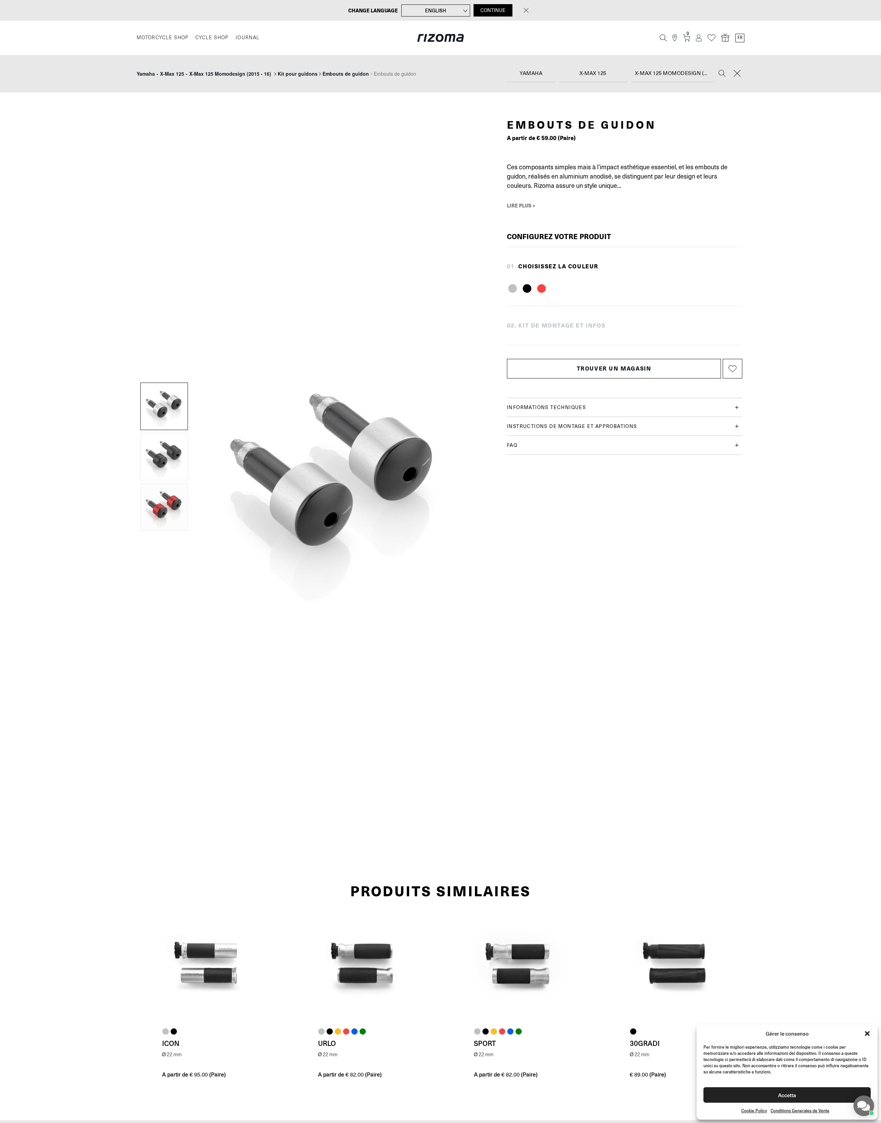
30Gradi (645, 1043)
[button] (867, 1033)
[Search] (722, 73)
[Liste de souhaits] (711, 38)
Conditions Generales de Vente (800, 1111)
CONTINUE (493, 10)
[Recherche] (663, 37)
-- (204, 73)
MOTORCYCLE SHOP (163, 38)
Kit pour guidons (298, 73)
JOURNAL (247, 38)
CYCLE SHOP (212, 38)
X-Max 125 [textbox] (593, 73)
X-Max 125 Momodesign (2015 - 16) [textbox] (674, 73)
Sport (485, 1043)
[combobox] (531, 73)
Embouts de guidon (345, 73)
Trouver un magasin (614, 368)
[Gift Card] (725, 37)
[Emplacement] (674, 38)
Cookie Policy (754, 1111)
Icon (170, 1043)
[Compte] (699, 38)
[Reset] (737, 73)
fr (740, 37)
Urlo (327, 1043)
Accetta (787, 1095)
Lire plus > (521, 205)
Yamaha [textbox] (531, 73)
